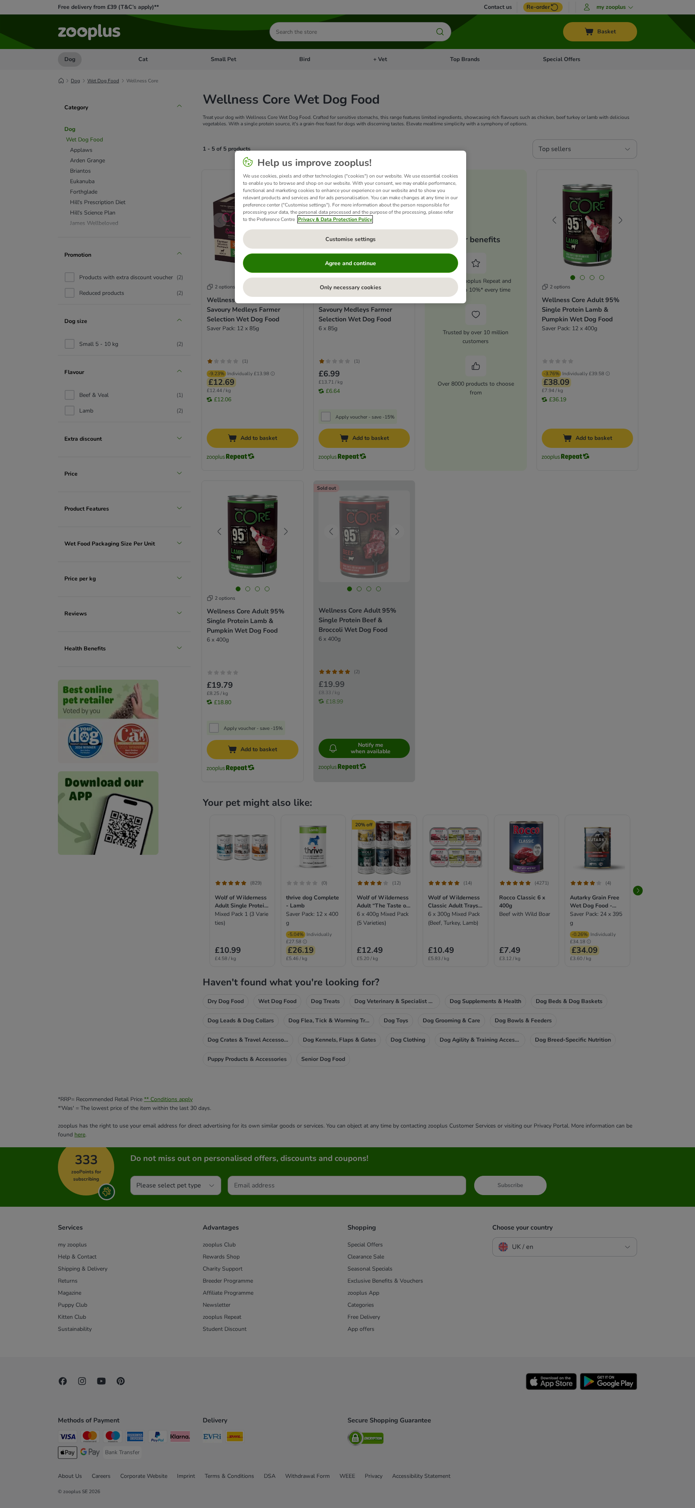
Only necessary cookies (350, 287)
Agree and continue (350, 263)
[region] (350, 227)
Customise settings (350, 239)
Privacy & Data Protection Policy (335, 219)
